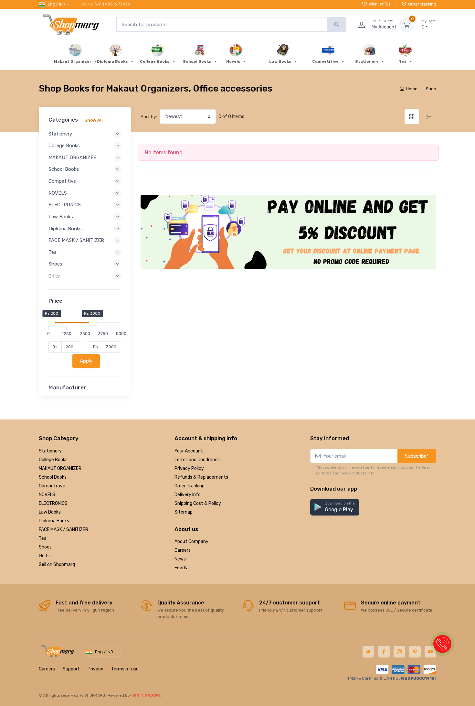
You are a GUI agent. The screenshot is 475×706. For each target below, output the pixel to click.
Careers (182, 550)
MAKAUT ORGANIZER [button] (72, 157)
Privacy (95, 669)
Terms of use (125, 669)
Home (411, 88)
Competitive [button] (62, 181)
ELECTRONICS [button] (64, 205)
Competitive (52, 486)
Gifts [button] (54, 276)
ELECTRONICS (53, 503)
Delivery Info (187, 494)
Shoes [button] (55, 264)
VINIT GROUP (145, 695)
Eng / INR (56, 4)
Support (71, 669)
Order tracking (422, 4)
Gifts (44, 556)
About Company (191, 541)
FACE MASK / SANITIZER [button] (76, 240)
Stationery (50, 451)
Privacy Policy (189, 468)
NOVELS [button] (57, 193)
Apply (86, 361)
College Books (53, 459)
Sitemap (183, 512)
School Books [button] (63, 169)
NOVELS (47, 494)
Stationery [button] (60, 134)
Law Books (50, 512)
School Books (53, 477)
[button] (334, 507)
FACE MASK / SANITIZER (63, 529)
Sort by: (149, 117)
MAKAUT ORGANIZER (60, 468)
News (180, 559)
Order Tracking (189, 486)
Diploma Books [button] (65, 229)
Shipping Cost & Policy (197, 503)
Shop (431, 88)
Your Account (188, 451)
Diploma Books (54, 521)
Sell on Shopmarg (57, 564)
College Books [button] (64, 145)
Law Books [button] (60, 217)
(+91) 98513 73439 (112, 4)
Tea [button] (52, 252)
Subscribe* (417, 456)
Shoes (45, 547)
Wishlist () (379, 4)
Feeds (180, 567)
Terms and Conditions (197, 459)
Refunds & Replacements (201, 477)
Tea (43, 538)
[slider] (51, 322)
